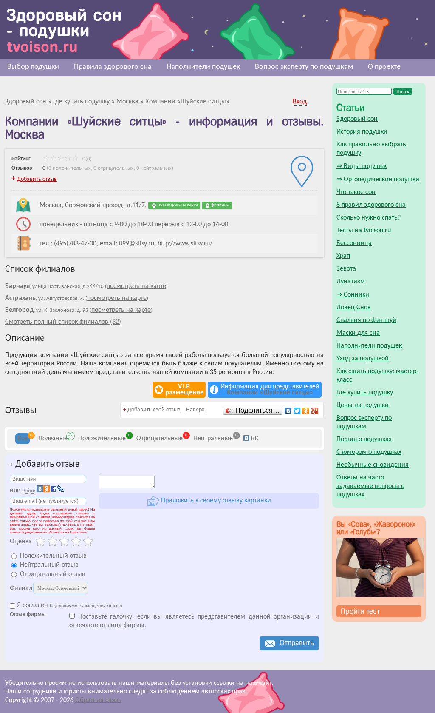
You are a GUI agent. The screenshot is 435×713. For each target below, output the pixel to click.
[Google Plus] (315, 410)
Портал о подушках (364, 439)
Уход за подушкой (362, 358)
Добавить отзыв (37, 179)
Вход (300, 101)
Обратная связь (98, 700)
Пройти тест (360, 611)
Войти (29, 490)
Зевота (346, 268)
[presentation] (22, 438)
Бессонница (354, 243)
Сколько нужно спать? (368, 217)
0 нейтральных (154, 168)
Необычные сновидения (372, 465)
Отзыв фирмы (28, 615)
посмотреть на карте (177, 204)
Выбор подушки (33, 67)
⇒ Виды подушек (361, 166)
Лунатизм (350, 281)
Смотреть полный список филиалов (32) (63, 322)
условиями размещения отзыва (88, 606)
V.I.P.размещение (184, 390)
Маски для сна (358, 333)
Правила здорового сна (113, 67)
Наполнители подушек (203, 67)
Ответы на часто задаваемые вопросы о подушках (370, 486)
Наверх (195, 410)
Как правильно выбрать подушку (371, 149)
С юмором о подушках (368, 452)
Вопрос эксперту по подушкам (304, 67)
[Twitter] (297, 410)
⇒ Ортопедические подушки (377, 179)
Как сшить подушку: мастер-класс (377, 375)
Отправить (297, 643)
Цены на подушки (362, 405)
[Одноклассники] (306, 410)
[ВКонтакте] (288, 410)
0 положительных (69, 168)
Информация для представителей (269, 390)
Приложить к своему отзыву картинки (215, 500)
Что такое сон (356, 192)
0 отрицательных (113, 168)
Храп (343, 256)
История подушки (361, 131)
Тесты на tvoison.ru (363, 230)
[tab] (22, 438)
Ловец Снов (353, 307)
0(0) (86, 159)
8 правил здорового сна (371, 205)
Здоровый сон (357, 119)
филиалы (219, 204)
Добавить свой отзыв (154, 410)
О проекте (384, 67)
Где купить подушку (364, 392)
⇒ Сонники (352, 294)
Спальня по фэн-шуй (366, 320)
